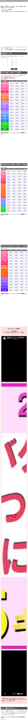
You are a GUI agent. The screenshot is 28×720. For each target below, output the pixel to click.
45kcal (25, 170)
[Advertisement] (14, 29)
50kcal (22, 88)
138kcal (22, 106)
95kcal (17, 115)
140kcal (17, 109)
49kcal (17, 88)
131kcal (11, 106)
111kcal (11, 100)
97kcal (22, 115)
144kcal (22, 109)
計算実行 (14, 69)
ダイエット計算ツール (6, 10)
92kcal (11, 115)
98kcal (11, 103)
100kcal (17, 103)
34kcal (17, 85)
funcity (26, 0)
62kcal (22, 112)
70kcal (22, 94)
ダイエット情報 (3, 0)
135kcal (17, 106)
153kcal (11, 120)
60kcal (17, 112)
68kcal (17, 94)
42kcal (8, 170)
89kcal (11, 91)
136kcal (11, 109)
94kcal (22, 91)
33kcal (11, 85)
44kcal (19, 170)
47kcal (11, 88)
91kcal (17, 91)
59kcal (11, 112)
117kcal (22, 100)
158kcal (17, 120)
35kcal (22, 85)
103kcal (22, 103)
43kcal (14, 170)
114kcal (17, 100)
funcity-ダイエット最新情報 (7, 9)
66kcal (11, 94)
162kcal (22, 120)
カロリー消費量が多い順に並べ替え (8, 77)
